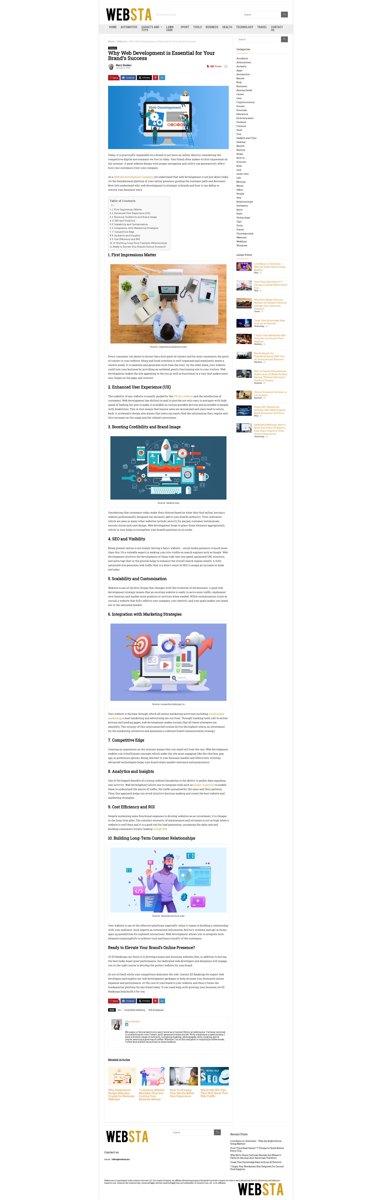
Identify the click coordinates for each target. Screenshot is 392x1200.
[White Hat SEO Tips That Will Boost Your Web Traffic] (214, 1069)
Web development (156, 1010)
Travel (262, 27)
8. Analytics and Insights (126, 235)
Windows (241, 245)
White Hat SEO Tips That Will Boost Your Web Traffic (214, 1093)
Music (240, 185)
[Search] (284, 14)
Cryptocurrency (245, 102)
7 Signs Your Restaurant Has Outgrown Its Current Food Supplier (269, 338)
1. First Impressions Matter (127, 209)
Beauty (240, 78)
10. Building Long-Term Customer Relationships (140, 243)
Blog (239, 82)
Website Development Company (133, 176)
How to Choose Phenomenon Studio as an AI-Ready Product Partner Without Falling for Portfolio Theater (270, 376)
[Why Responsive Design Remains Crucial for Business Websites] (122, 1069)
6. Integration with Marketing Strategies (135, 228)
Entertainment (245, 118)
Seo (119, 1010)
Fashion (241, 122)
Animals (241, 66)
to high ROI (160, 829)
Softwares (242, 205)
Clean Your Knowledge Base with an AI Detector (269, 322)
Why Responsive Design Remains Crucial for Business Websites (121, 1094)
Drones (240, 106)
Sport (185, 27)
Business (212, 27)
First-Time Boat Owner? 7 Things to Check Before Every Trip (270, 284)
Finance (241, 126)
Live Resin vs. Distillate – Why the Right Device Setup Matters (269, 266)
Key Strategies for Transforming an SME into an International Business (269, 356)
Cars (239, 98)
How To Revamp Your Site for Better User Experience (182, 1093)
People (240, 193)
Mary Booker (124, 65)
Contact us (277, 28)
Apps (239, 70)
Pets (238, 197)
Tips (238, 221)
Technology (244, 27)
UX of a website (183, 396)
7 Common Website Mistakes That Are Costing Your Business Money (151, 1094)
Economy (241, 110)
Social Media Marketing (134, 1010)
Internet (241, 161)
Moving (240, 181)
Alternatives (243, 62)
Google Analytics (204, 784)
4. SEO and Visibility (123, 220)
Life (238, 177)
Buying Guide (244, 90)
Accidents (242, 58)
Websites (122, 41)
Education (242, 114)
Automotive (129, 27)
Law (238, 169)
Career (240, 94)
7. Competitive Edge (123, 231)
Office (239, 189)
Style (239, 213)
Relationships (244, 201)
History (240, 149)
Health (227, 27)
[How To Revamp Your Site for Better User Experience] (184, 1069)
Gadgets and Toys (150, 28)
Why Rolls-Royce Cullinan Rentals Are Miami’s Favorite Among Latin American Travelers (270, 304)
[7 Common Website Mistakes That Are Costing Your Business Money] (153, 1069)
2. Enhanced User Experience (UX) (131, 213)
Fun (238, 133)
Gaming (240, 141)
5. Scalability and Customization (130, 224)
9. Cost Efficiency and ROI (126, 239)
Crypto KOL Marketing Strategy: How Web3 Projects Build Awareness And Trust (269, 409)
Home (113, 27)
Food (239, 129)
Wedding (241, 241)
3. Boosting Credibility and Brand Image (134, 217)
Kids (239, 165)
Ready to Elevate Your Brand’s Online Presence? (139, 246)
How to (240, 157)
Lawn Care (169, 28)
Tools (197, 27)
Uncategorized (244, 233)
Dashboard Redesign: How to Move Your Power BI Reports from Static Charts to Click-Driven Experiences (270, 429)
